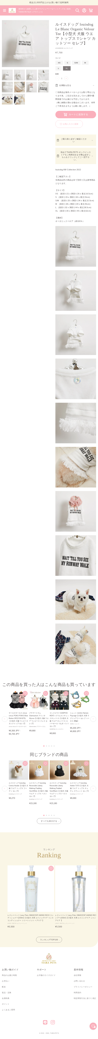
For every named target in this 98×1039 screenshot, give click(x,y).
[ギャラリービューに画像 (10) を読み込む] (19, 99)
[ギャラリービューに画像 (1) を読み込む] (7, 75)
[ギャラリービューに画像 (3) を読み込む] (31, 75)
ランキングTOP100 (49, 940)
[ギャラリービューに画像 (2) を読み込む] (19, 75)
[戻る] (5, 719)
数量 (57, 74)
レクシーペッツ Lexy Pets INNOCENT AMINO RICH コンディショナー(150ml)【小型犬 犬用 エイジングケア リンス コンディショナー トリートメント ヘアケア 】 (30, 918)
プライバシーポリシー (83, 987)
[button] (4, 10)
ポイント (5, 1004)
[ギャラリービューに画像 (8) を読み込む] (43, 87)
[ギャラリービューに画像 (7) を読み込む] (31, 87)
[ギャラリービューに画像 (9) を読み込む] (7, 99)
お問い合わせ (79, 981)
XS (60, 63)
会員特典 (5, 998)
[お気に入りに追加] (25, 693)
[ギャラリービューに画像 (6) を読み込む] (19, 87)
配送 (4, 987)
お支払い (5, 981)
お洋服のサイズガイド (46, 975)
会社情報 (77, 975)
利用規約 (77, 993)
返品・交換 (6, 993)
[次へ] (93, 719)
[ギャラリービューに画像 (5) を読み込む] (7, 87)
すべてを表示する (49, 821)
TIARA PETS (54, 1033)
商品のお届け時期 (9, 975)
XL (67, 68)
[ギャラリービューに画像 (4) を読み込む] (43, 75)
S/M (77, 63)
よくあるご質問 (8, 1010)
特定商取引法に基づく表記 (85, 998)
